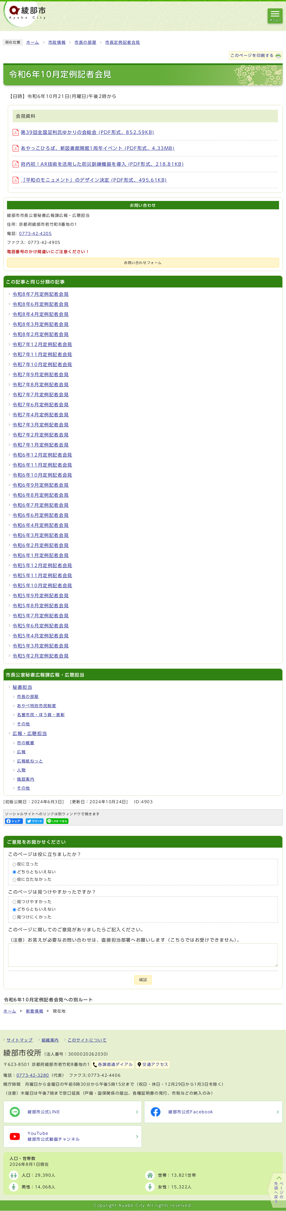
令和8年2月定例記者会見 (41, 334)
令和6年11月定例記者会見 (42, 465)
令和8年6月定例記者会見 (41, 304)
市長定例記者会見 (122, 42)
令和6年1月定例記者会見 (41, 555)
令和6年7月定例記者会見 (41, 505)
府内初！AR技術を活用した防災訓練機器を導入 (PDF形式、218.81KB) (102, 164)
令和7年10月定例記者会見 (42, 364)
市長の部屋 (85, 42)
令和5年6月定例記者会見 (41, 626)
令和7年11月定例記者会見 (42, 354)
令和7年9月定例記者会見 (41, 374)
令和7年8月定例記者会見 (41, 384)
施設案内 (25, 779)
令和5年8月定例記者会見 (41, 605)
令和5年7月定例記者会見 (41, 615)
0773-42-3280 (32, 1075)
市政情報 (57, 42)
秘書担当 (22, 687)
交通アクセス (155, 1064)
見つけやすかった (34, 902)
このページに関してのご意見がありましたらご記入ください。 (77, 930)
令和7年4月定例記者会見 (41, 415)
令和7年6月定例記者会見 (41, 404)
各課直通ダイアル (115, 1064)
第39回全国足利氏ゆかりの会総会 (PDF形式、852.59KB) (87, 132)
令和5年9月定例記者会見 (41, 595)
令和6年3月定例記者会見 (41, 535)
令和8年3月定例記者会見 (41, 324)
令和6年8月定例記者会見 (41, 495)
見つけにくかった (34, 917)
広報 (21, 752)
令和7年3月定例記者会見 (41, 425)
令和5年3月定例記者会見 (41, 646)
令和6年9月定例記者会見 (41, 485)
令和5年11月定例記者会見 (42, 575)
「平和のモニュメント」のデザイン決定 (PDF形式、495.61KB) (94, 180)
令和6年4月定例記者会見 (41, 525)
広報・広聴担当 (30, 733)
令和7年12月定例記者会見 (42, 344)
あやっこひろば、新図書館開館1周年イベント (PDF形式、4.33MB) (98, 148)
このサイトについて (87, 1040)
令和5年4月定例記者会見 (41, 636)
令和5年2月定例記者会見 (41, 656)
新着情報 (34, 1011)
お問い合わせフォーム (143, 262)
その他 (23, 724)
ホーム (32, 42)
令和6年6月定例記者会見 (41, 515)
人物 (21, 770)
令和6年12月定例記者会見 (42, 455)
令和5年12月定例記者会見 (42, 565)
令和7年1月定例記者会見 (41, 445)
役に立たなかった (34, 880)
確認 (143, 980)
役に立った (28, 864)
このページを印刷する (252, 55)
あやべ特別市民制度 (36, 706)
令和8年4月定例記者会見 (41, 314)
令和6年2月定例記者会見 (41, 545)
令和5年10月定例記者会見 (42, 585)
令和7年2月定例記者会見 (41, 435)
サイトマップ (20, 1040)
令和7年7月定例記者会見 (41, 394)
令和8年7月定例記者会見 (41, 294)
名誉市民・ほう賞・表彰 (41, 715)
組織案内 (50, 1040)
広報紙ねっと (30, 761)
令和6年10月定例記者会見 (42, 475)
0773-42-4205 (35, 234)
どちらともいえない (36, 872)
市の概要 (25, 743)
